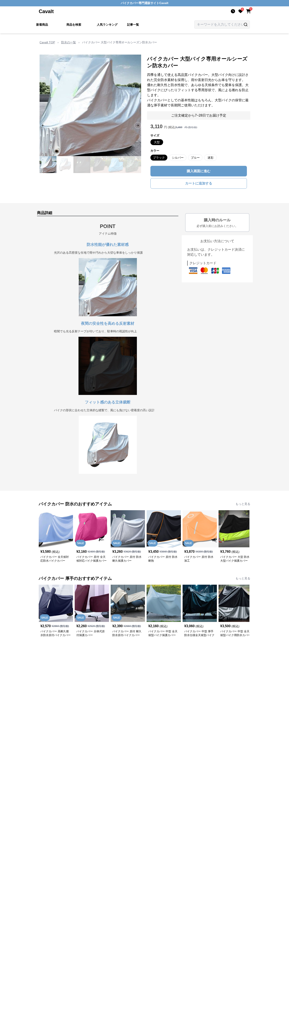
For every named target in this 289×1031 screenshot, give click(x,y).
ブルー (195, 157)
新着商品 (42, 24)
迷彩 (210, 157)
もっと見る (242, 504)
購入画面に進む (199, 171)
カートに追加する (198, 183)
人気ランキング (107, 24)
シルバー (178, 157)
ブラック (159, 157)
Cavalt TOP (47, 42)
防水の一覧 (68, 42)
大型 (157, 142)
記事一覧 (133, 24)
